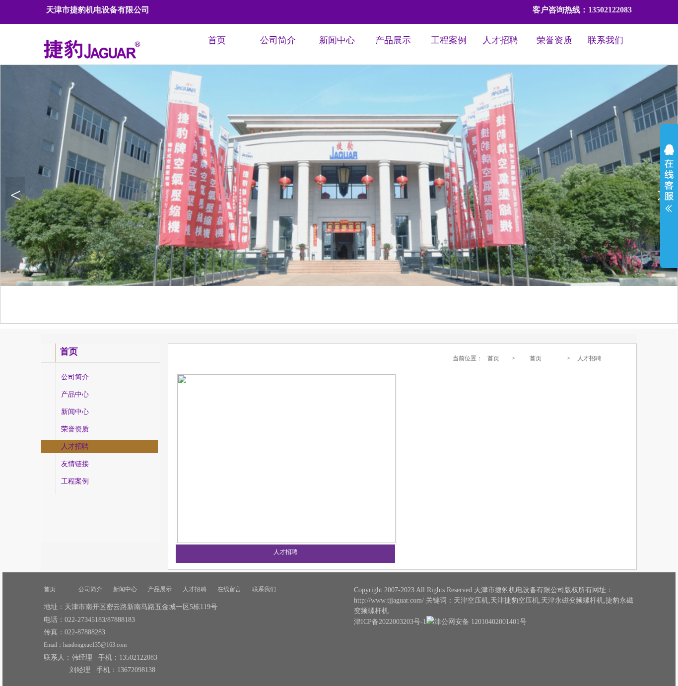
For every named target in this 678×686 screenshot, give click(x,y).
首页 (217, 40)
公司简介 (278, 40)
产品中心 (75, 394)
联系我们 (605, 40)
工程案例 (449, 40)
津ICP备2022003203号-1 (390, 621)
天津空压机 (471, 600)
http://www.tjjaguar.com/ (389, 600)
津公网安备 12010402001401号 (480, 621)
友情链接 (75, 464)
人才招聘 (500, 40)
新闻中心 (337, 40)
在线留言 (229, 589)
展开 (669, 184)
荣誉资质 (554, 40)
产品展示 (393, 40)
